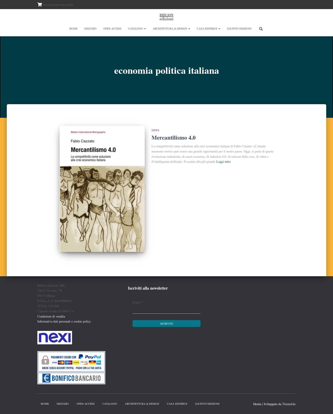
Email (138, 302)
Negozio (90, 28)
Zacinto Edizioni (239, 28)
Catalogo (136, 28)
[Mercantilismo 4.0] (102, 189)
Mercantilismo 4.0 (174, 137)
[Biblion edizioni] (166, 17)
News (155, 130)
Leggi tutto (223, 161)
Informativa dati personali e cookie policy (64, 321)
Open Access (112, 28)
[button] (145, 28)
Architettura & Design (170, 28)
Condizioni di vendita (51, 316)
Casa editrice (207, 28)
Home (73, 28)
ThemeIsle (289, 404)
